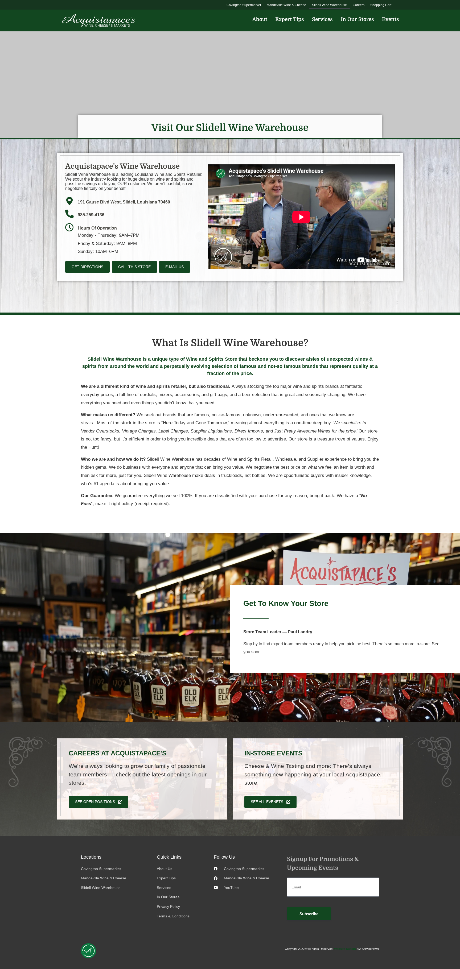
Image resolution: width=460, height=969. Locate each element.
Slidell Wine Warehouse (329, 5)
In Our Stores (357, 19)
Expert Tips (289, 19)
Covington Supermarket (244, 5)
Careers (358, 5)
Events (390, 19)
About (259, 19)
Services (322, 19)
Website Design (345, 948)
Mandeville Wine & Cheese (286, 5)
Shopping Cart (380, 5)
